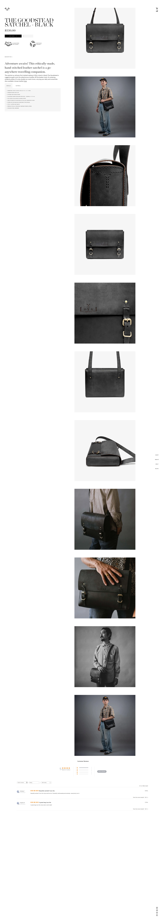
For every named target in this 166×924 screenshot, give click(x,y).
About (157, 459)
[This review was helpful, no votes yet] (145, 797)
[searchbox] (21, 783)
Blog (157, 468)
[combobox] (34, 782)
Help (157, 464)
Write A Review (101, 771)
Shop (157, 455)
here (25, 81)
